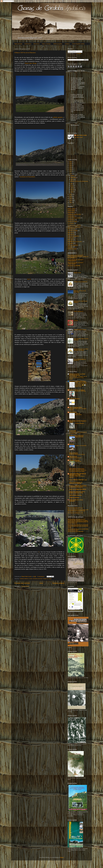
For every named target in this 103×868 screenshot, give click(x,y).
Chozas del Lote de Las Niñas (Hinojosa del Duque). (81, 349)
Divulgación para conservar (74, 225)
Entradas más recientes (22, 583)
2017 (70, 171)
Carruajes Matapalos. (79, 423)
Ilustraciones (37, 43)
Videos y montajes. (46, 43)
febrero (72, 189)
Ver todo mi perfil (78, 137)
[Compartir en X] (50, 576)
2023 (70, 163)
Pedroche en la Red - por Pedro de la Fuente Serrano (77, 374)
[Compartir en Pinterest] (53, 576)
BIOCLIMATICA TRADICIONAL (77, 469)
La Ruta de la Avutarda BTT (75, 457)
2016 (70, 173)
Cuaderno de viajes (72, 221)
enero (72, 191)
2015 (70, 194)
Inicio (41, 583)
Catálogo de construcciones (74, 214)
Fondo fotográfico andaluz (78, 43)
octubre (72, 175)
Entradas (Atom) (25, 586)
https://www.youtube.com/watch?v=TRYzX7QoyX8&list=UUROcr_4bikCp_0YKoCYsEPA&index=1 (78, 256)
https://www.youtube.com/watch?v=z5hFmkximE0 (75, 263)
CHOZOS (71, 444)
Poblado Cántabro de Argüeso (77, 390)
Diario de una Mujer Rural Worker (77, 489)
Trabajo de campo (47, 578)
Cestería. (76, 320)
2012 (70, 200)
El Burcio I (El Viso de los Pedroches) (25, 52)
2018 (70, 169)
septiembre (73, 177)
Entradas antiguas (58, 583)
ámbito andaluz (71, 210)
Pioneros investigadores (73, 236)
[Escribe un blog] (49, 576)
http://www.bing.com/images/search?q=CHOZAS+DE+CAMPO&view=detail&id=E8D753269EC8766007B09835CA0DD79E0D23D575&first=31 (78, 521)
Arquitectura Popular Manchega (77, 381)
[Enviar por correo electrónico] (47, 576)
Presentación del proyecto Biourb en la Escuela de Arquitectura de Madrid (77, 471)
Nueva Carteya (77, 272)
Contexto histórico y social (26, 578)
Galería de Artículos (74, 497)
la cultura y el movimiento (80, 445)
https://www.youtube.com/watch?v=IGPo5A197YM (75, 260)
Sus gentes (70, 243)
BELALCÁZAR (73, 412)
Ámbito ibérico (71, 212)
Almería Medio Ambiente (75, 495)
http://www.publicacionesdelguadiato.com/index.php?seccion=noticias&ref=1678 (78, 510)
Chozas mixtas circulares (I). (80, 281)
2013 (70, 198)
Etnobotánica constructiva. (74, 227)
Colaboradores (27, 43)
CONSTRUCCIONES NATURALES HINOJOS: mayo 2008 (77, 474)
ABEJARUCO (78, 461)
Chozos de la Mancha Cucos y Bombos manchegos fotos (77, 492)
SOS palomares (73, 456)
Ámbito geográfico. (57, 43)
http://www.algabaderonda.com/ (75, 508)
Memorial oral (71, 234)
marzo (72, 187)
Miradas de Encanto (74, 460)
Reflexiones (70, 239)
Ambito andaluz (71, 208)
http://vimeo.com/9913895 (74, 265)
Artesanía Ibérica (73, 453)
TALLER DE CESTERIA (80, 391)
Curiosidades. (71, 223)
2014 (70, 196)
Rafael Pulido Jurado (81, 135)
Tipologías (70, 247)
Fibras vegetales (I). (78, 311)
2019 (70, 167)
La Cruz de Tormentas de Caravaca (77, 454)
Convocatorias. (71, 219)
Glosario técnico (71, 228)
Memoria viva (71, 232)
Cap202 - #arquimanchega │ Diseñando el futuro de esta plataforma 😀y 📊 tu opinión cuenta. (81, 384)
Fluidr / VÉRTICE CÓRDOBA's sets (78, 479)
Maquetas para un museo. (80, 329)
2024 (70, 161)
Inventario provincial (37, 578)
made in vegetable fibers (75, 407)
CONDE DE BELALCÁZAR (78, 414)
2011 (70, 202)
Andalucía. (67, 43)
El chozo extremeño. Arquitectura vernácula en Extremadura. (77, 486)
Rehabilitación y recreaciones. (75, 241)
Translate (79, 53)
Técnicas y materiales (73, 245)
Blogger (62, 857)
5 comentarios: (41, 576)
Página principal (18, 43)
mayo (72, 185)
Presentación (71, 237)
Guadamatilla (72, 430)
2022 (70, 165)
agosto (72, 179)
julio (72, 183)
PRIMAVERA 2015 (79, 436)
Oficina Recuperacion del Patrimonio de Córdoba (75, 483)
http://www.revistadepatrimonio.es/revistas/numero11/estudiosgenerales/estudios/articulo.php (78, 526)
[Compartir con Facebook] (51, 576)
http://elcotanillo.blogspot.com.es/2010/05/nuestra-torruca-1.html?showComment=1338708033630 (78, 530)
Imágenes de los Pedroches (76, 435)
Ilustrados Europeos (74, 398)
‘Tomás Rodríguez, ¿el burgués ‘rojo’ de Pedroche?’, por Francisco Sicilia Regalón (78, 378)
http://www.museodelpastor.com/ (75, 512)
